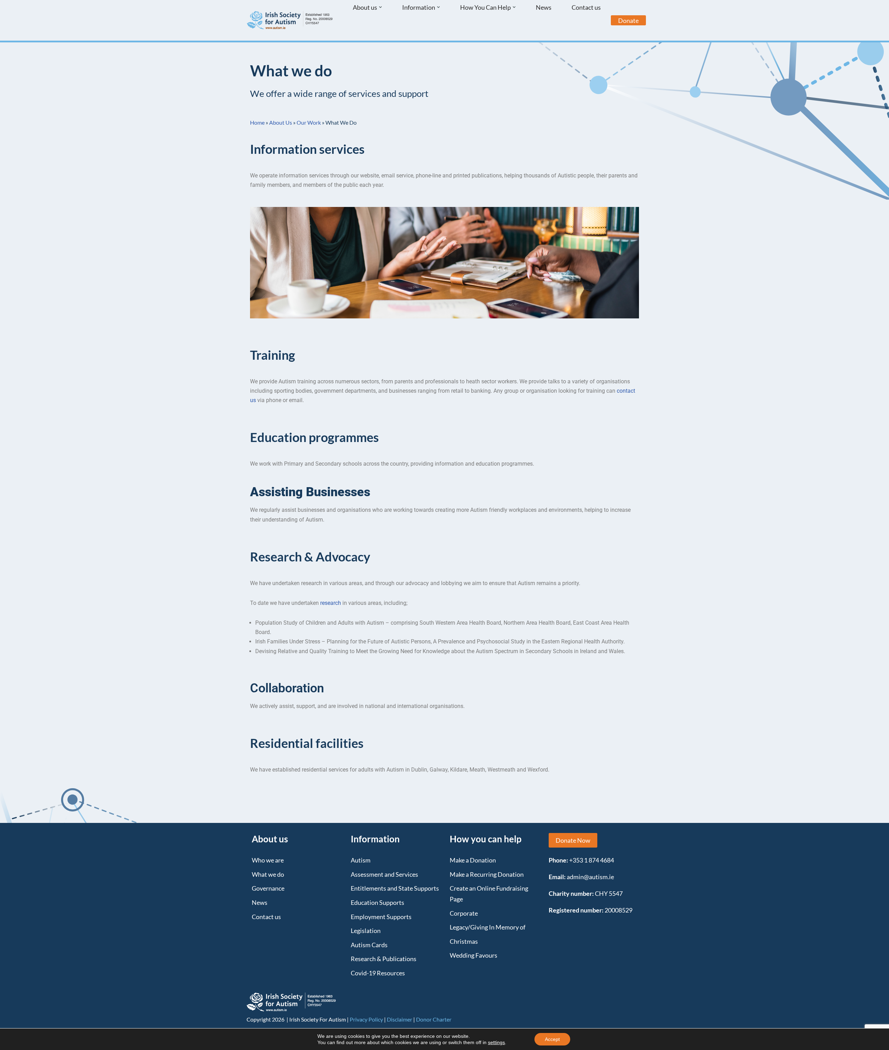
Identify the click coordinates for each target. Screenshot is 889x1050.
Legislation (366, 930)
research (330, 603)
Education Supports (377, 902)
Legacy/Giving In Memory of (487, 927)
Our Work (309, 122)
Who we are (268, 860)
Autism (361, 860)
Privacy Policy (366, 1019)
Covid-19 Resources (378, 973)
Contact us (586, 7)
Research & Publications (383, 958)
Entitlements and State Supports (395, 888)
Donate (628, 20)
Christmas (464, 941)
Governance (268, 888)
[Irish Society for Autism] (290, 20)
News (543, 7)
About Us (280, 122)
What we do (268, 874)
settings (496, 1042)
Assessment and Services (384, 874)
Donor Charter (433, 1019)
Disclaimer (399, 1019)
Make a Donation (473, 860)
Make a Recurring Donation (487, 874)
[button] (380, 7)
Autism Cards (369, 945)
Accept (552, 1039)
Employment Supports (381, 916)
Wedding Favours (473, 955)
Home (257, 122)
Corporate (464, 913)
